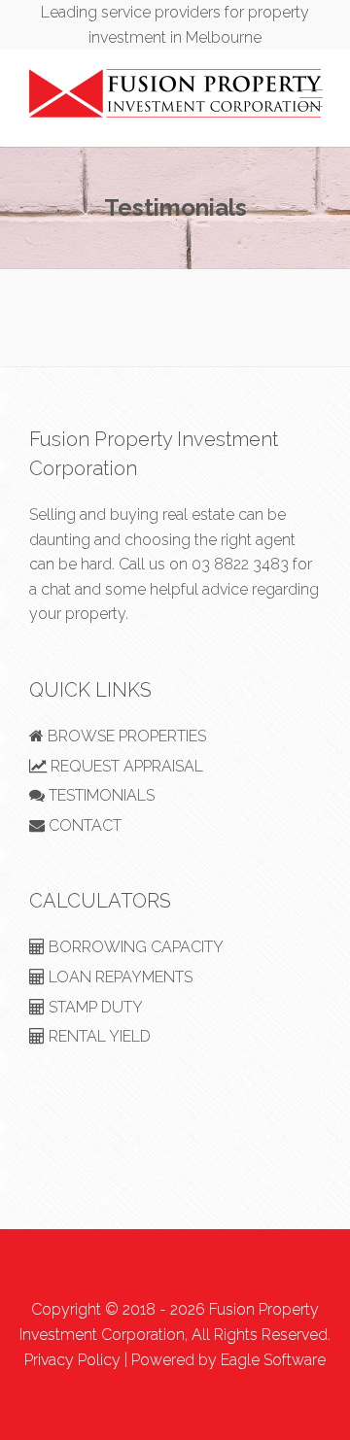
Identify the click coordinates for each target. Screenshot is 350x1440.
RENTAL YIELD (98, 1036)
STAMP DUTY (94, 1007)
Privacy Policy (72, 1360)
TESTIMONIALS (100, 795)
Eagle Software (273, 1360)
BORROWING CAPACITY (134, 947)
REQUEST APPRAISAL (125, 766)
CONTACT (83, 825)
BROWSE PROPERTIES (125, 736)
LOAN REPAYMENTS (118, 977)
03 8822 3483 (240, 564)
